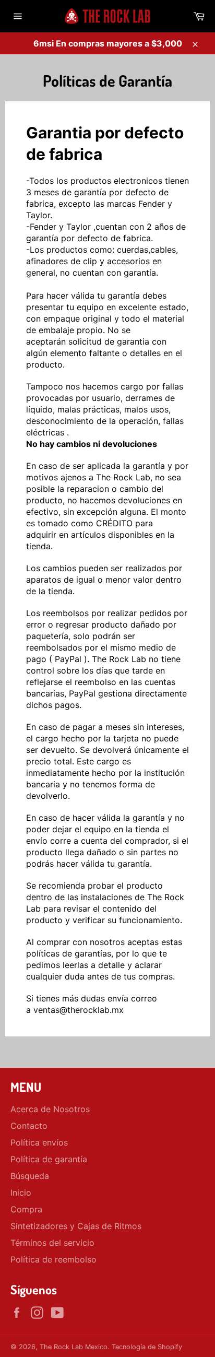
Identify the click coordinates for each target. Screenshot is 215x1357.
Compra (26, 1209)
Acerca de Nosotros (50, 1109)
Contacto (28, 1125)
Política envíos (39, 1142)
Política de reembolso (53, 1259)
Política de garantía (48, 1159)
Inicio (20, 1192)
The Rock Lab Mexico (74, 1347)
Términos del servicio (52, 1242)
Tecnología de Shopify (147, 1347)
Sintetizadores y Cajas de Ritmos (75, 1226)
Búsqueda (29, 1176)
